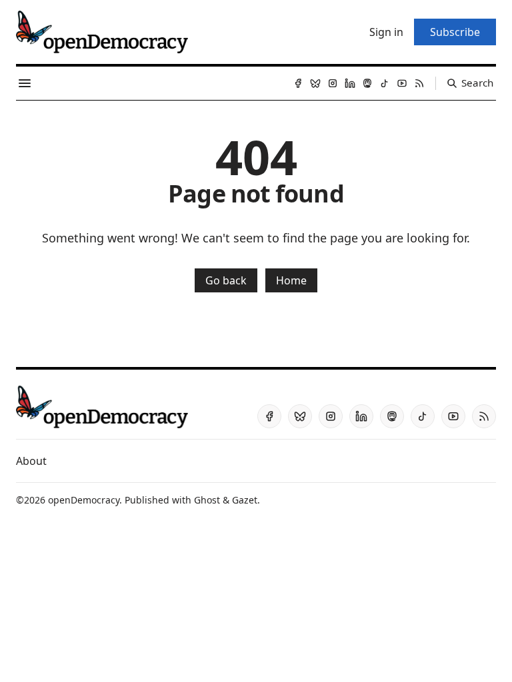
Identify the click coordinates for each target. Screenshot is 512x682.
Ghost (207, 500)
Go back (226, 280)
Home (291, 280)
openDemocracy (83, 500)
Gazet (244, 500)
